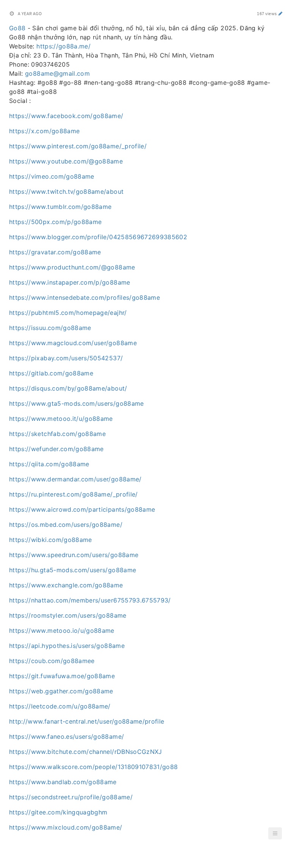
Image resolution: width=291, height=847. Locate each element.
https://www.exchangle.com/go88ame (66, 585)
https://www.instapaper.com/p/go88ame (69, 282)
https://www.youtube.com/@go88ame (66, 161)
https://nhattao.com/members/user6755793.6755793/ (90, 600)
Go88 (17, 28)
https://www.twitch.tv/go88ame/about (66, 191)
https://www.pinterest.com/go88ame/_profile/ (78, 146)
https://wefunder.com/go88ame (56, 449)
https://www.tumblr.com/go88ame (60, 206)
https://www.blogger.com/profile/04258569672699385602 (98, 237)
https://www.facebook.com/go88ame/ (66, 116)
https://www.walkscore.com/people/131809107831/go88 (93, 767)
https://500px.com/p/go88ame (55, 222)
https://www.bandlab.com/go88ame (63, 782)
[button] (275, 833)
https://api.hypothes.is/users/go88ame (67, 645)
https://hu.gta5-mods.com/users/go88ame (72, 570)
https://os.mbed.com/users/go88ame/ (65, 524)
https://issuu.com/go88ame (50, 328)
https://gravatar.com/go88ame (55, 252)
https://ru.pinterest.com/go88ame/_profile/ (73, 494)
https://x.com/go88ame (44, 131)
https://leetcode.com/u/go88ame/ (60, 706)
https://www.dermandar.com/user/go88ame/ (75, 479)
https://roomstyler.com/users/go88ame (68, 615)
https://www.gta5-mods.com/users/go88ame (76, 403)
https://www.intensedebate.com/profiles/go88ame (84, 297)
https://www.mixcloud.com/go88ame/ (65, 827)
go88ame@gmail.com (57, 73)
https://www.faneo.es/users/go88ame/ (66, 736)
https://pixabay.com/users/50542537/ (66, 358)
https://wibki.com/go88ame (50, 539)
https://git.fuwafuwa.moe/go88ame (62, 676)
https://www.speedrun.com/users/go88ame (73, 555)
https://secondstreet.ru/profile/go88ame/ (71, 797)
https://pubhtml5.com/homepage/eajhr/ (68, 312)
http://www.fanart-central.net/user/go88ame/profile (86, 721)
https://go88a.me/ (63, 46)
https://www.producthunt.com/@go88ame (72, 267)
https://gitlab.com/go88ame (51, 373)
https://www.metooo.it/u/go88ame (61, 418)
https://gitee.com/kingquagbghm (58, 812)
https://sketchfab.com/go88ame (57, 434)
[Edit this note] (280, 13)
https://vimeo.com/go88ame (51, 176)
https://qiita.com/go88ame (49, 464)
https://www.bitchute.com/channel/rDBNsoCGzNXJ (85, 751)
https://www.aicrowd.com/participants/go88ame (82, 509)
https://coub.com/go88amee (52, 661)
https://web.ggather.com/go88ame (61, 691)
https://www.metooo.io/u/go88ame (61, 630)
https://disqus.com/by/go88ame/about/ (68, 388)
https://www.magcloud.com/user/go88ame (73, 343)
